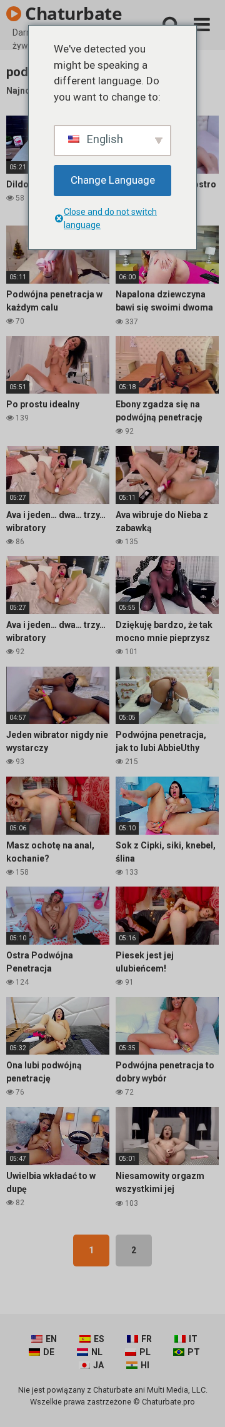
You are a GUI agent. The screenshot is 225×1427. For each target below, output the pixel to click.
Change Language (113, 180)
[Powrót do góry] (202, 1402)
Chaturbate (71, 13)
